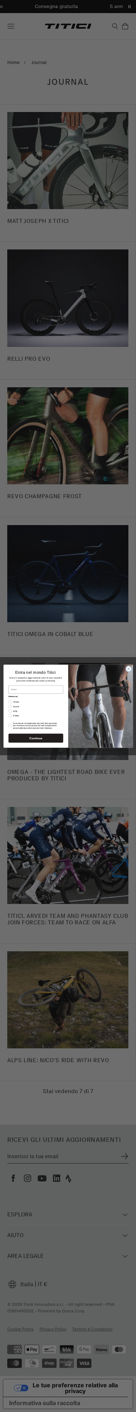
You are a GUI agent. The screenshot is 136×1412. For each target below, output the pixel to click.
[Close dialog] (128, 669)
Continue (35, 738)
